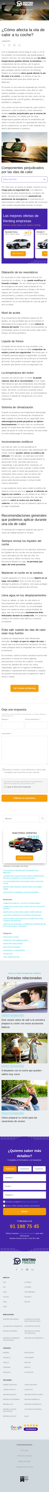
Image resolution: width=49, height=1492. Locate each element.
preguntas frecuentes (27, 1233)
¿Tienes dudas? (9, 1390)
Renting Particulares (33, 1394)
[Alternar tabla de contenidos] (24, 179)
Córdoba (7, 1367)
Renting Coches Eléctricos (9, 1410)
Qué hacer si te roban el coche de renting (21, 892)
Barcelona (29, 1353)
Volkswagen (29, 1292)
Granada (7, 1372)
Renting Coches (9, 1416)
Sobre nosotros (10, 1385)
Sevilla (6, 1362)
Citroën (27, 1287)
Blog (5, 10)
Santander (29, 1357)
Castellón (28, 1372)
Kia (4, 1287)
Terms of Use (30, 783)
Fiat (4, 1282)
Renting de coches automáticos (32, 1332)
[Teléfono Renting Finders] (45, 3)
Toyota (6, 1297)
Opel (5, 1302)
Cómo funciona (30, 1385)
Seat (5, 1292)
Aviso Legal (24, 1450)
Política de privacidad (24, 1456)
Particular (10, 1169)
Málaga (27, 1362)
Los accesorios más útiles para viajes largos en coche (23, 882)
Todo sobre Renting (11, 957)
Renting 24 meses (10, 1331)
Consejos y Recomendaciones (22, 10)
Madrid (6, 1353)
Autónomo (24, 1169)
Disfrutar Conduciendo (13, 944)
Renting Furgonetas (33, 1404)
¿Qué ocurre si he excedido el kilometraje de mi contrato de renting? (23, 920)
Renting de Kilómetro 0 (34, 1338)
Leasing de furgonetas (12, 1326)
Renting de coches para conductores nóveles (22, 912)
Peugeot (28, 1297)
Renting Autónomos (11, 1399)
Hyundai (27, 1282)
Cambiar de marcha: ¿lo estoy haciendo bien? (22, 903)
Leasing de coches (32, 1326)
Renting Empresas (32, 1399)
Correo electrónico (32, 719)
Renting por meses (11, 1319)
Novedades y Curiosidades (14, 950)
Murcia (27, 1367)
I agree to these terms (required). (18, 787)
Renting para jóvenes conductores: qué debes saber (22, 888)
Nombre (5, 719)
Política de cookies (24, 1461)
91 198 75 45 (24, 1226)
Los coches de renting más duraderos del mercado (21, 872)
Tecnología (8, 954)
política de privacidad (30, 1202)
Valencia (6, 1357)
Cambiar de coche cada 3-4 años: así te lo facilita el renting (24, 908)
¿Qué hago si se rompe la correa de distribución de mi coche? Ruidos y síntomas (24, 925)
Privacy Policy (20, 783)
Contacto (28, 1390)
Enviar (25, 1211)
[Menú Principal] (4, 4)
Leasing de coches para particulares (32, 1320)
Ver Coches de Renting (25, 688)
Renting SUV (8, 1404)
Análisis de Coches (11, 937)
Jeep (5, 1307)
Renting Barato (9, 1394)
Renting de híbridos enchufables (11, 1339)
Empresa (39, 1169)
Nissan (27, 1302)
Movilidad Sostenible (12, 947)
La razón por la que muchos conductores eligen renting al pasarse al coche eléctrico (23, 877)
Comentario (7, 733)
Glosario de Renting (33, 1409)
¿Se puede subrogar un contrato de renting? (22, 915)
